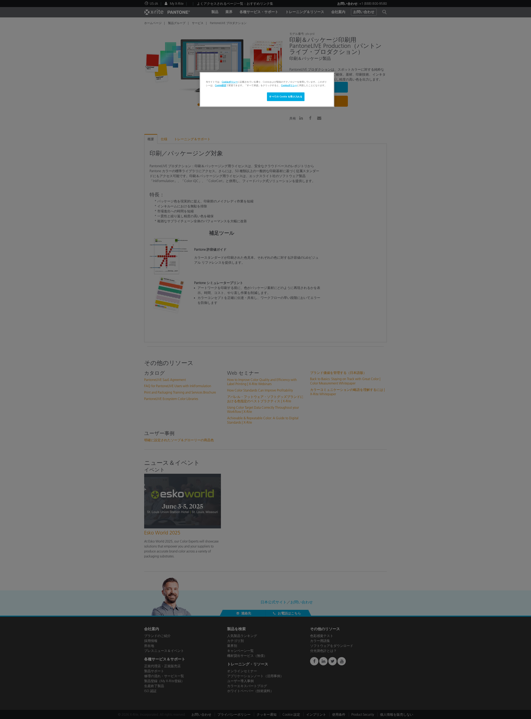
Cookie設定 (220, 85)
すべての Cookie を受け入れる (285, 96)
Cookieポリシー (230, 81)
